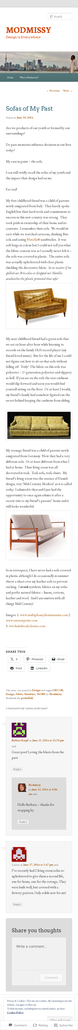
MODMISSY (28, 29)
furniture (30, 694)
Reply (17, 769)
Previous (53, 90)
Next (67, 90)
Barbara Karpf (20, 740)
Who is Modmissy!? (29, 77)
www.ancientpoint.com (21, 620)
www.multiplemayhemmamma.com (44, 615)
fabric (19, 694)
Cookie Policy (15, 1012)
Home (10, 77)
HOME (41, 694)
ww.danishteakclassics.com (27, 626)
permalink (27, 698)
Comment (51, 977)
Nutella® (33, 239)
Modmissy (55, 694)
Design (36, 690)
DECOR (58, 690)
